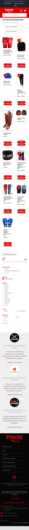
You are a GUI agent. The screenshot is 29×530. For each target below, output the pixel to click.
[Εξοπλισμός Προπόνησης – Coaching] (9, 9)
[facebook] (13, 498)
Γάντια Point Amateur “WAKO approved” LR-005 (21, 199)
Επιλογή (8, 64)
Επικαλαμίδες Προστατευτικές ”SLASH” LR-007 (8, 199)
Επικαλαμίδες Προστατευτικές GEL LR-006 (8, 52)
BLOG (14, 481)
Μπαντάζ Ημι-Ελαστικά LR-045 (7, 164)
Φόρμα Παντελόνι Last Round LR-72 (21, 92)
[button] (14, 362)
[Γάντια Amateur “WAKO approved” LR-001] (7, 222)
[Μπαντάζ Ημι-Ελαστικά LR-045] (7, 155)
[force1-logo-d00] (14, 435)
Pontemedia (25, 522)
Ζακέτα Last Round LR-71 (7, 82)
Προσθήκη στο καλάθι (21, 142)
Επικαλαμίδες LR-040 (7, 133)
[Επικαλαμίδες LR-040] (7, 120)
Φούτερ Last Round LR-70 (20, 55)
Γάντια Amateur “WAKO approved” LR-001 (7, 232)
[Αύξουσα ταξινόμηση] (22, 26)
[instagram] (16, 498)
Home (3, 22)
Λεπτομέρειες (8, 66)
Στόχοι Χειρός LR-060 (21, 118)
